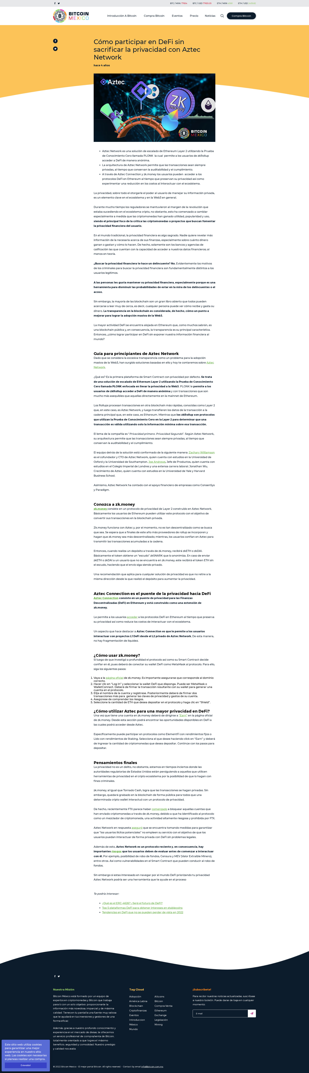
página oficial (114, 677)
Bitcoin (158, 1001)
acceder (132, 617)
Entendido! (26, 1065)
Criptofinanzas (138, 1010)
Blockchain (136, 1005)
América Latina (138, 1001)
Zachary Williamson (202, 452)
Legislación (161, 1019)
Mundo (133, 1029)
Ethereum (160, 1010)
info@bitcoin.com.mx (152, 1066)
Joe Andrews (157, 461)
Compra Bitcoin (154, 15)
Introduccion (137, 1019)
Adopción (135, 996)
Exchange (160, 1015)
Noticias (210, 15)
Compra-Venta (163, 1005)
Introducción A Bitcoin (121, 15)
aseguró (137, 827)
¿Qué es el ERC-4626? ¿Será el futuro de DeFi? (132, 903)
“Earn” (183, 715)
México (133, 1024)
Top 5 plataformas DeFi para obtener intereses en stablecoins (142, 907)
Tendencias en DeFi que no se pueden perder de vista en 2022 (142, 912)
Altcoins (159, 996)
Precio (194, 15)
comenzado (159, 809)
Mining (158, 1024)
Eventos (177, 15)
